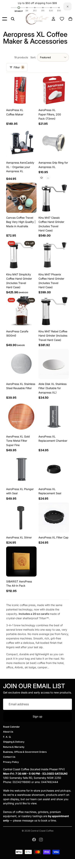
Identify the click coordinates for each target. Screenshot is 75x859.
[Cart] (70, 19)
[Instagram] (41, 839)
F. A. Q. (7, 736)
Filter (18, 67)
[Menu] (4, 18)
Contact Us (9, 757)
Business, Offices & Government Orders (25, 751)
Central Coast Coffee (42, 830)
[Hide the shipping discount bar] (67, 6)
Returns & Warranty (13, 746)
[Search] (12, 19)
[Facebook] (34, 839)
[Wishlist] (62, 19)
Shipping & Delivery (13, 741)
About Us (8, 731)
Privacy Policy (11, 762)
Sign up (37, 716)
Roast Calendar (11, 726)
